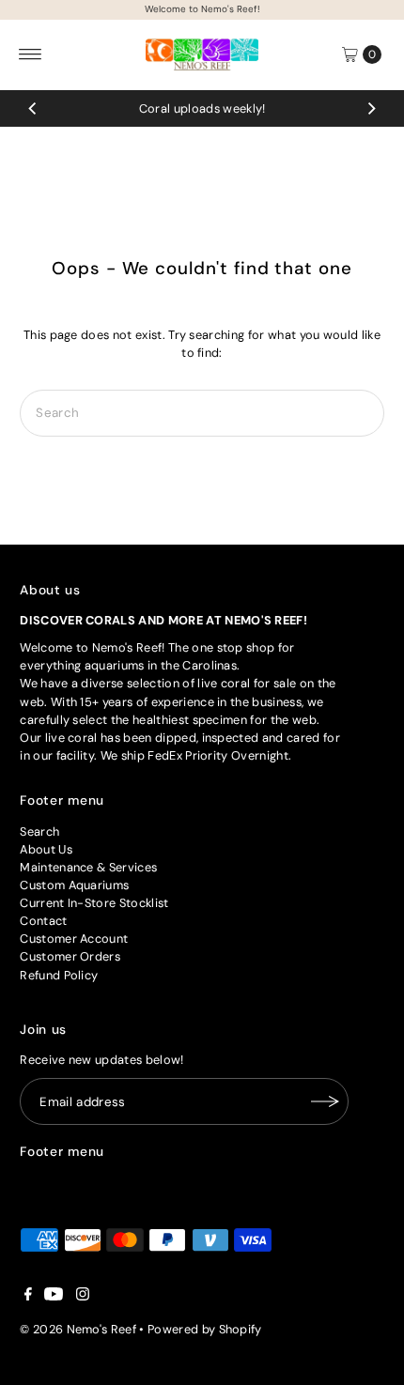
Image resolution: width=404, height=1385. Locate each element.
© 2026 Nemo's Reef (78, 1329)
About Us (46, 849)
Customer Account (74, 938)
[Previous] (33, 108)
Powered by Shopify (205, 1329)
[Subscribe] (325, 1101)
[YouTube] (53, 1297)
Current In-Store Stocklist (94, 903)
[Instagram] (82, 1297)
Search (39, 831)
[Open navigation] (30, 54)
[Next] (371, 108)
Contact (43, 921)
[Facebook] (28, 1297)
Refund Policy (59, 975)
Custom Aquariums (74, 885)
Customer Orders (70, 956)
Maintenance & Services (88, 867)
